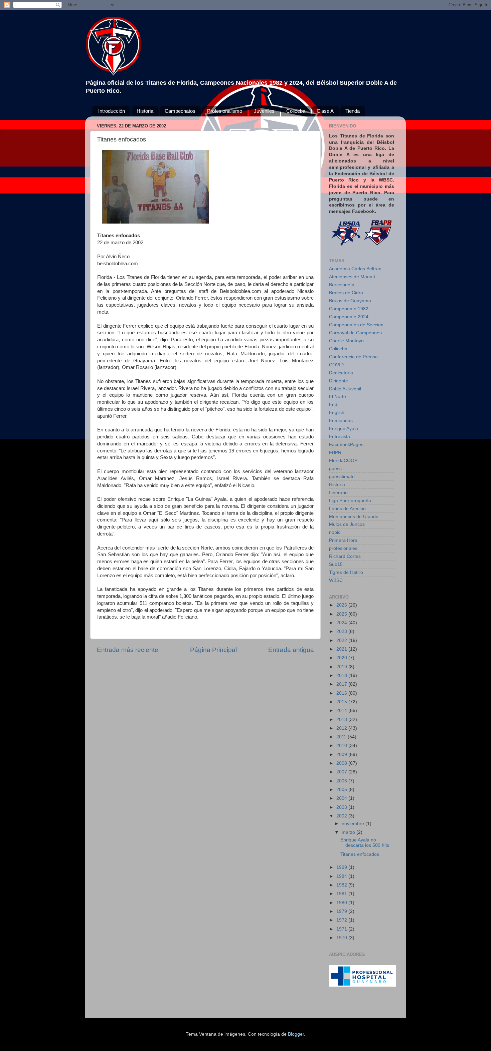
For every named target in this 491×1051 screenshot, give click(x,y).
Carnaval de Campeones (355, 332)
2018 (342, 675)
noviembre (353, 823)
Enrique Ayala (343, 428)
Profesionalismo (224, 111)
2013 (342, 719)
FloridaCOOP (343, 460)
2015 (342, 701)
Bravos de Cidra (346, 292)
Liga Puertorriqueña (350, 500)
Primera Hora (343, 540)
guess (335, 468)
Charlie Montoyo (346, 340)
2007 (342, 771)
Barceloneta (341, 284)
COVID (336, 364)
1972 (342, 920)
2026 (342, 605)
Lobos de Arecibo (347, 508)
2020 (342, 657)
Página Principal (213, 649)
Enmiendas (341, 420)
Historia (145, 111)
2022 (342, 640)
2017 (342, 684)
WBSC (336, 580)
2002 (342, 815)
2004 (342, 798)
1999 (342, 867)
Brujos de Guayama (350, 300)
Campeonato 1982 (348, 308)
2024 (342, 622)
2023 (342, 631)
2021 (342, 649)
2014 (342, 710)
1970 (342, 937)
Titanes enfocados (359, 854)
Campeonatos (180, 111)
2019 (342, 666)
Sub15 (336, 564)
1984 (342, 876)
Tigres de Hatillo (346, 572)
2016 (342, 693)
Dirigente (338, 380)
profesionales (343, 548)
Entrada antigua (291, 649)
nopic (334, 532)
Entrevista (339, 436)
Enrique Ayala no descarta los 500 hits (364, 842)
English (336, 412)
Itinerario (338, 492)
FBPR (335, 452)
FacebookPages (346, 444)
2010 (342, 745)
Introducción (111, 111)
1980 (342, 902)
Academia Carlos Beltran (355, 268)
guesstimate (342, 476)
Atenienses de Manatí (352, 276)
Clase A (325, 111)
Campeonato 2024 (348, 316)
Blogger (296, 1034)
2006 (342, 780)
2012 (342, 728)
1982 (342, 885)
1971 (342, 929)
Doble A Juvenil (345, 388)
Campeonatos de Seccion (356, 324)
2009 (342, 754)
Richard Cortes (345, 556)
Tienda (352, 111)
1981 (342, 893)
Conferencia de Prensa (353, 356)
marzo (349, 832)
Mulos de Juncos (347, 524)
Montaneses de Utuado (353, 516)
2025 (342, 614)
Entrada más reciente (127, 649)
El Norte (337, 396)
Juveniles (264, 111)
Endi (333, 404)
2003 (342, 807)
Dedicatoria (341, 372)
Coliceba (295, 111)
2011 (342, 736)
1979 (342, 911)
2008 (342, 763)
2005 (342, 789)
